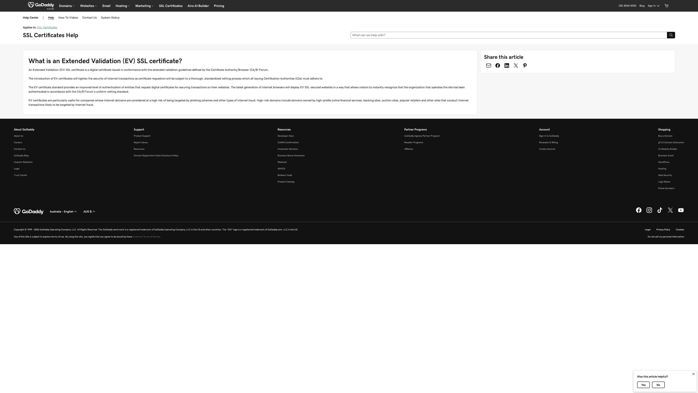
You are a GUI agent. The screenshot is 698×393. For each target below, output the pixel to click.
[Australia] (41, 5)
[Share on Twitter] (515, 65)
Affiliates (408, 149)
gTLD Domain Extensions (671, 142)
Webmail (282, 162)
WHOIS (281, 168)
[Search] (671, 35)
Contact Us (89, 17)
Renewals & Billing (548, 142)
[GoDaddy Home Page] (29, 211)
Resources (139, 149)
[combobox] (509, 35)
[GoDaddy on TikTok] (660, 212)
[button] (693, 374)
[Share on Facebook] (497, 65)
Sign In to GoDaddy (549, 136)
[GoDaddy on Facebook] (638, 212)
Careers (18, 142)
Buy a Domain (665, 136)
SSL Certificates (170, 5)
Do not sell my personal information (666, 236)
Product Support (142, 136)
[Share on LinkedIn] (506, 65)
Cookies (680, 229)
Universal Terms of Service (146, 236)
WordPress (663, 162)
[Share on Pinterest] (524, 65)
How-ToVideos (68, 17)
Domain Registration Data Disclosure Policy (156, 155)
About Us (18, 136)
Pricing (219, 5)
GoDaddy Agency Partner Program (422, 136)
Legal (16, 168)
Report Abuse (141, 142)
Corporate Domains (288, 149)
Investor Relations (23, 162)
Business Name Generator (291, 155)
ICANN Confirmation (288, 142)
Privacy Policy (663, 229)
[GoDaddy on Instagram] (649, 212)
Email (106, 5)
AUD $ (87, 211)
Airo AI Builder (198, 5)
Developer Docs (286, 136)
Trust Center (20, 175)
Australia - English (61, 211)
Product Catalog (286, 181)
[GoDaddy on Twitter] (670, 212)
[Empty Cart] (666, 5)
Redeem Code (285, 175)
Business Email (666, 155)
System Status (110, 17)
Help (51, 17)
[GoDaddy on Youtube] (681, 212)
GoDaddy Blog (21, 155)
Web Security (665, 175)
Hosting (662, 168)
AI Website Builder (667, 149)
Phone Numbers (666, 188)
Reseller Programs (413, 142)
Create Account (547, 149)
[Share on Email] (488, 65)
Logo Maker (664, 181)
